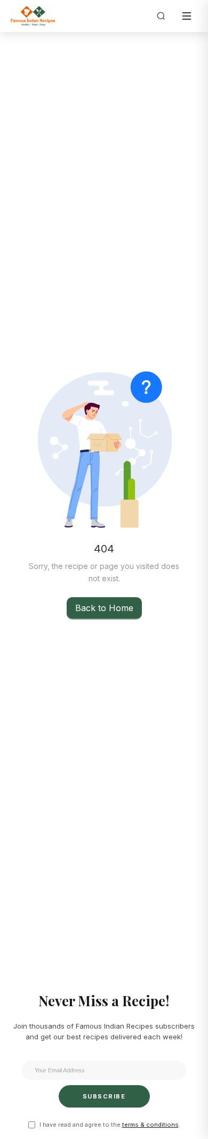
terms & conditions (150, 1124)
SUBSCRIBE (104, 1096)
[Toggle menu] (186, 16)
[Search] (161, 16)
